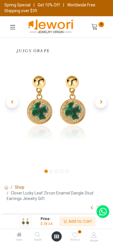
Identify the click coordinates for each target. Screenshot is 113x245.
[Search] (38, 235)
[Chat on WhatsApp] (103, 211)
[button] (12, 102)
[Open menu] (56, 236)
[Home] (19, 235)
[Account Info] (94, 235)
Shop (19, 187)
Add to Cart (79, 221)
